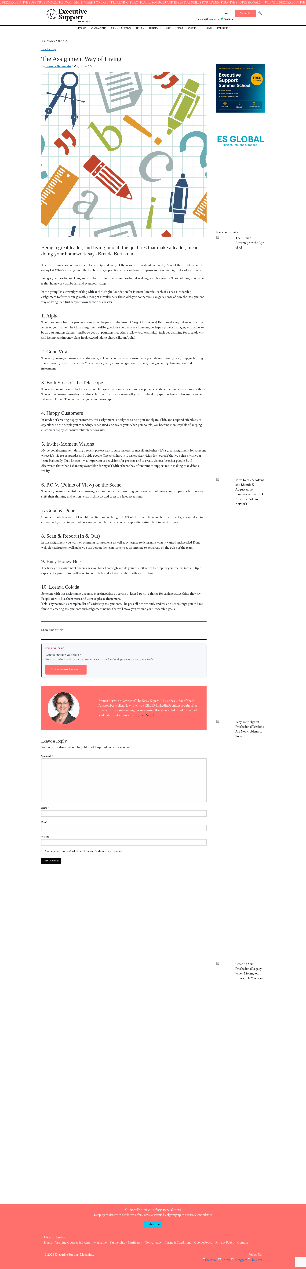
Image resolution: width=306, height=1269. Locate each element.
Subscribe (245, 13)
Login (227, 13)
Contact (242, 1242)
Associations (121, 28)
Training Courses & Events (72, 1242)
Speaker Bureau (148, 28)
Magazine (98, 28)
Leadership (48, 49)
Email (44, 822)
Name (45, 808)
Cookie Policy (203, 1242)
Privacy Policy (224, 1242)
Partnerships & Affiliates (126, 1242)
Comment (47, 756)
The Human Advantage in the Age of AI (249, 243)
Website (45, 837)
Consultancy (153, 1242)
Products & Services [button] (181, 28)
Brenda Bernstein (58, 66)
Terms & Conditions (178, 1242)
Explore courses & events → (66, 669)
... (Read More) (144, 715)
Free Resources (216, 28)
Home (81, 28)
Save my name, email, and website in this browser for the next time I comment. (84, 851)
